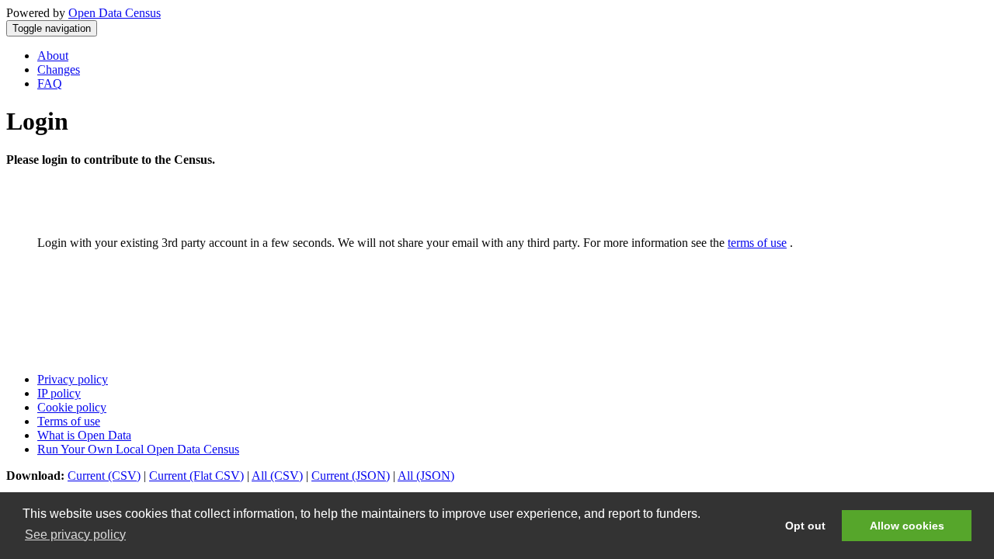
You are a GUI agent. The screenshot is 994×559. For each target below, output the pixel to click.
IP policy (59, 393)
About (52, 55)
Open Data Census (114, 12)
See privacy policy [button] (75, 534)
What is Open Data (84, 435)
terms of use (757, 242)
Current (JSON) (350, 475)
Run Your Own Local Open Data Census (138, 449)
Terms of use (68, 421)
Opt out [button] (805, 525)
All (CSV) (277, 475)
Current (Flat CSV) (196, 475)
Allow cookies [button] (907, 525)
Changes (58, 69)
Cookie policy (71, 407)
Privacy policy (72, 379)
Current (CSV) (104, 475)
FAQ (49, 83)
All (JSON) (426, 475)
